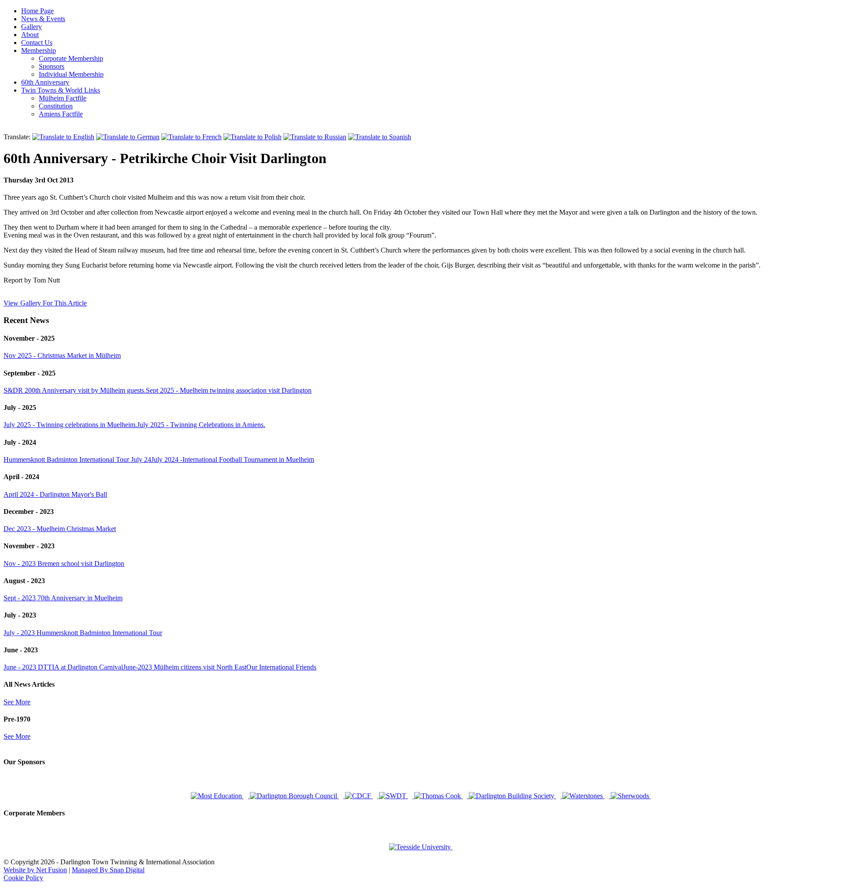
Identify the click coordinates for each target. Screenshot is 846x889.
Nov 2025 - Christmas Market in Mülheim (62, 355)
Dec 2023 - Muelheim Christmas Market (60, 528)
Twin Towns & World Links (60, 90)
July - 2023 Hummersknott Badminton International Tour (83, 632)
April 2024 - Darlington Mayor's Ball (55, 494)
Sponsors (51, 66)
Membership (38, 50)
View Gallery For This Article (45, 303)
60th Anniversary (45, 82)
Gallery (31, 26)
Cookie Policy (23, 878)
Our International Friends (281, 667)
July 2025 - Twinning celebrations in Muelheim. (70, 424)
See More (17, 702)
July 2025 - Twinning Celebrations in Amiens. (201, 424)
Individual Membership (71, 74)
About (30, 34)
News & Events (43, 18)
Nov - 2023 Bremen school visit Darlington (64, 563)
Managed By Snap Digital (108, 870)
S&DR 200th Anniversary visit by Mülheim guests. (75, 390)
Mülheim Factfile (62, 98)
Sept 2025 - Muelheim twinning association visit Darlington (229, 390)
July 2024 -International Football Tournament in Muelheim (232, 459)
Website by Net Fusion (35, 870)
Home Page (37, 11)
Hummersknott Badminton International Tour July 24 (77, 459)
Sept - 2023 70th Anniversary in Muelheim (63, 598)
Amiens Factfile (61, 114)
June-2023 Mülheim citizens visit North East (184, 667)
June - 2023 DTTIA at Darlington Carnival (63, 667)
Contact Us (36, 42)
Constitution (56, 106)
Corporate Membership (71, 58)
